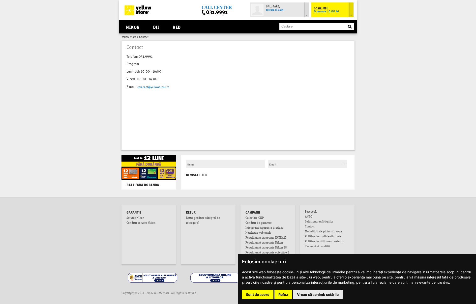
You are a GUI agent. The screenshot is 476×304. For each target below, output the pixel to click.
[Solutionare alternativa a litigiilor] (152, 273)
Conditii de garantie (258, 223)
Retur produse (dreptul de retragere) (203, 221)
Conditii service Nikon (140, 223)
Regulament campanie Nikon (264, 243)
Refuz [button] (283, 294)
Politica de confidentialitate (323, 236)
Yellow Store (128, 37)
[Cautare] (350, 27)
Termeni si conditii (317, 246)
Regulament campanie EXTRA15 (265, 238)
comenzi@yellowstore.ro (153, 86)
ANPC (308, 217)
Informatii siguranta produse (264, 228)
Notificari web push (258, 233)
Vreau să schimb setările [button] (318, 294)
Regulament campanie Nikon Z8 (266, 248)
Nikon (133, 27)
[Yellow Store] (137, 10)
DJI (156, 27)
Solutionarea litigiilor (319, 222)
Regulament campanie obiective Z (267, 252)
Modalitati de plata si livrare (323, 231)
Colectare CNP (254, 218)
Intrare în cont (274, 10)
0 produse (326, 12)
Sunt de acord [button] (257, 294)
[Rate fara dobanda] (148, 160)
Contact (310, 226)
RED (177, 27)
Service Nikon (135, 218)
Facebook (311, 212)
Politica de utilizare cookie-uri (325, 241)
